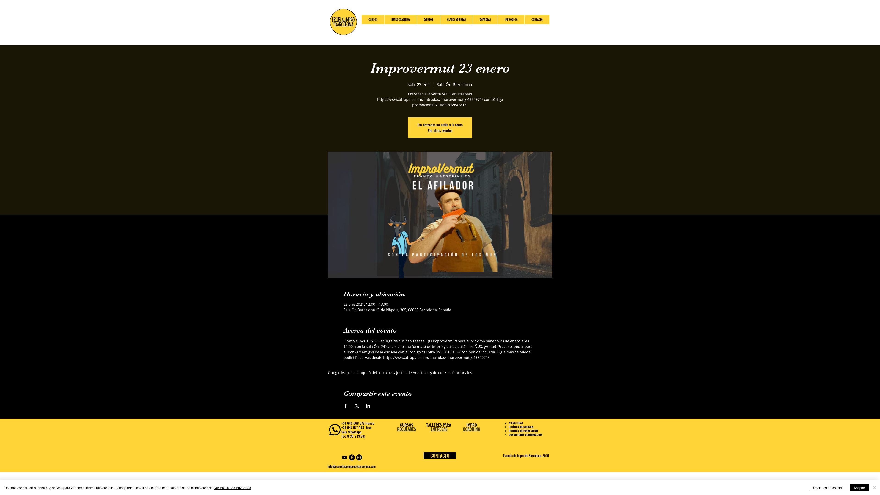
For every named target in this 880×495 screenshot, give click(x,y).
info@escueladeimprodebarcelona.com (352, 466)
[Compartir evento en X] (357, 406)
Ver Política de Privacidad (232, 487)
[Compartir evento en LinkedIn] (368, 406)
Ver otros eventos (440, 130)
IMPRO (471, 425)
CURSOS (406, 425)
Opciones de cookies (828, 487)
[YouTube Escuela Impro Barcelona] (344, 457)
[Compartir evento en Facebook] (346, 406)
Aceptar (859, 487)
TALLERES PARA (439, 425)
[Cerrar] (874, 487)
